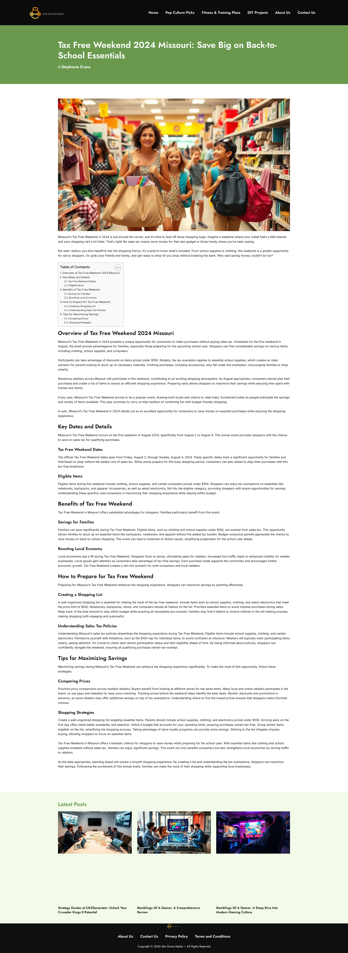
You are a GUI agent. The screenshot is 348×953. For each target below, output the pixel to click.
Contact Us (306, 12)
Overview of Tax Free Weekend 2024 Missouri (91, 272)
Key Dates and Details (76, 277)
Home (153, 12)
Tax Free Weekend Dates (82, 281)
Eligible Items (76, 285)
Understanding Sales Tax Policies (87, 310)
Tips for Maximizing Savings (81, 314)
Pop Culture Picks (179, 12)
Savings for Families (79, 293)
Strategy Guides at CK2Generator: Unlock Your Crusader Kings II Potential (92, 909)
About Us (282, 12)
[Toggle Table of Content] (116, 268)
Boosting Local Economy (83, 297)
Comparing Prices (78, 318)
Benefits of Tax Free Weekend (81, 289)
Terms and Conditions (212, 936)
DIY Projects (258, 12)
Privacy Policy (176, 936)
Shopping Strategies (80, 322)
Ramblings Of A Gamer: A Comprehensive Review (168, 909)
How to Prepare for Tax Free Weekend (86, 301)
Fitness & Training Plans (221, 12)
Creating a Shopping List (81, 306)
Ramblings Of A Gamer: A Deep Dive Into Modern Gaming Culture (247, 909)
